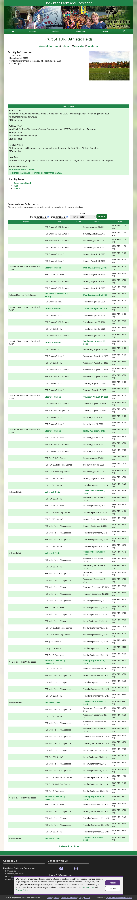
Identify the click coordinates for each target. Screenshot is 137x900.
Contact (104, 31)
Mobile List (92, 46)
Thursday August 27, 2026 (95, 397)
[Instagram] (76, 869)
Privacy (56, 897)
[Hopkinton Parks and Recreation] (68, 17)
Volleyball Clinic (52, 492)
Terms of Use (88, 887)
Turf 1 (17, 186)
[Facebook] (61, 869)
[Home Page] (13, 31)
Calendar (66, 46)
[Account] (124, 31)
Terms (49, 897)
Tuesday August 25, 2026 (95, 308)
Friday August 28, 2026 (94, 431)
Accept (113, 882)
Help (81, 897)
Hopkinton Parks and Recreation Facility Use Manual (35, 173)
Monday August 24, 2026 (95, 267)
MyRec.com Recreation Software (119, 897)
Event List (79, 46)
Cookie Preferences (69, 897)
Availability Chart (49, 46)
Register (33, 31)
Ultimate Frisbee (53, 267)
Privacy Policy (22, 890)
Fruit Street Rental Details (22, 170)
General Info (80, 31)
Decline (112, 888)
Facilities (56, 31)
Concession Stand (22, 183)
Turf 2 (17, 188)
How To (87, 897)
